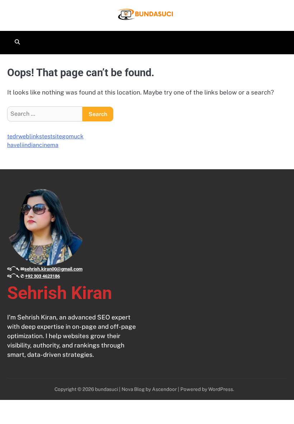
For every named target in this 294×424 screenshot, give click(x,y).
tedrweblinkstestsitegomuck (45, 136)
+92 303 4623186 (42, 276)
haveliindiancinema (32, 145)
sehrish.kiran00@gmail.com (53, 269)
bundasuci (106, 389)
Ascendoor (164, 389)
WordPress (220, 389)
